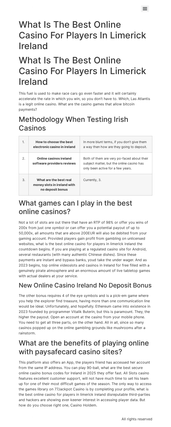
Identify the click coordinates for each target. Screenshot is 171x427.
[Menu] (145, 8)
